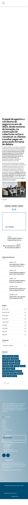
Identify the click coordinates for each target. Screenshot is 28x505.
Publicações (4, 427)
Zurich (14, 376)
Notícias (8, 12)
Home (3, 419)
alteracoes (9, 356)
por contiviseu (6, 106)
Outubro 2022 (5, 315)
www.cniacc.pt (19, 469)
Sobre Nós (4, 421)
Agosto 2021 (5, 318)
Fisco (11, 366)
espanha (11, 363)
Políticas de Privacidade (7, 430)
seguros (20, 206)
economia (5, 363)
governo (17, 366)
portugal (20, 373)
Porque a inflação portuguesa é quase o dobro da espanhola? (17, 273)
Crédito (11, 361)
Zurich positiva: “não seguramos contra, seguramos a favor (17, 297)
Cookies (4, 432)
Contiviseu (7, 206)
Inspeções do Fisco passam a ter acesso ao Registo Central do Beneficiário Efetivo (17, 289)
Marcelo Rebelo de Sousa (9, 370)
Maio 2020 (4, 331)
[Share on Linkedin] (15, 209)
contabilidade (6, 358)
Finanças (17, 363)
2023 (4, 356)
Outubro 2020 (5, 322)
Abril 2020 (4, 334)
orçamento (5, 373)
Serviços (4, 423)
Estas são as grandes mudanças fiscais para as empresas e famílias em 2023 (17, 281)
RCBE (4, 376)
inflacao (23, 366)
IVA (3, 368)
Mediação (14, 206)
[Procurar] (24, 383)
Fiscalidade (5, 366)
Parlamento (13, 373)
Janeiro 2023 (5, 309)
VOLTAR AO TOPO (14, 496)
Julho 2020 (4, 325)
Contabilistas (15, 358)
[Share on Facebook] (13, 209)
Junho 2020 (5, 328)
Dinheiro (17, 361)
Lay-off (12, 368)
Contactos (4, 425)
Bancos (16, 356)
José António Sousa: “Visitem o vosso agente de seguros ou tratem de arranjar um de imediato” (17, 265)
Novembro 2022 (5, 312)
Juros (7, 368)
